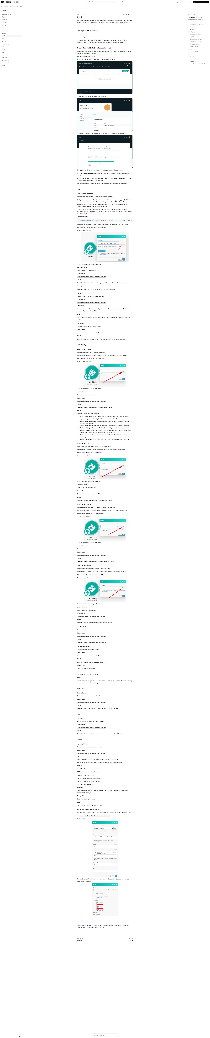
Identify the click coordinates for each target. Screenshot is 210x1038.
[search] (102, 2)
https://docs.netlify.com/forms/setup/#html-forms (92, 206)
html (129, 220)
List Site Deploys (194, 44)
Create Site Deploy (195, 46)
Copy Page (127, 14)
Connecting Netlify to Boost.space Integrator (197, 19)
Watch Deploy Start (195, 36)
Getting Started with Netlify (196, 17)
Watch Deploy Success (196, 39)
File (189, 54)
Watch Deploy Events (195, 34)
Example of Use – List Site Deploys (198, 64)
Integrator (5, 6)
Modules (13, 6)
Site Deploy (191, 32)
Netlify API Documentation (113, 762)
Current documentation (201, 2)
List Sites (192, 27)
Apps (20, 6)
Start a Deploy (194, 51)
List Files (192, 56)
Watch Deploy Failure (195, 41)
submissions (119, 211)
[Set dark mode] (19, 1037)
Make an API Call (194, 61)
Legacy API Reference (182, 2)
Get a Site (192, 29)
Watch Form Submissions (196, 24)
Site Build (191, 49)
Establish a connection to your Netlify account (91, 276)
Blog (190, 2)
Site (189, 22)
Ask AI (121, 2)
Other (190, 59)
